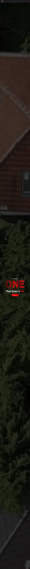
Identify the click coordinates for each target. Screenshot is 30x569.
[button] (27, 1)
